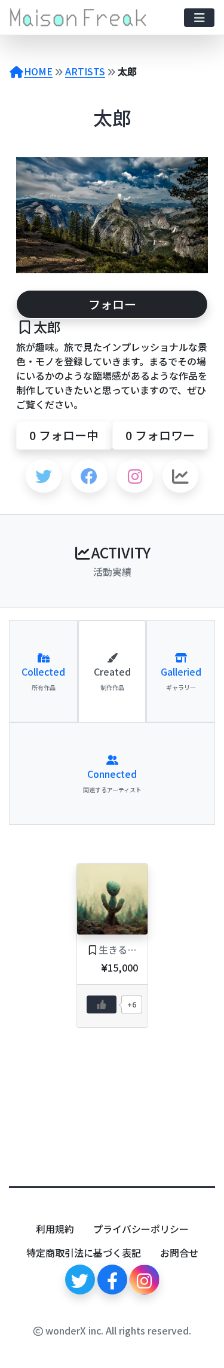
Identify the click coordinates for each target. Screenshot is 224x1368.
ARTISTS (85, 71)
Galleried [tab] (181, 678)
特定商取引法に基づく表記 (83, 1252)
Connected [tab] (112, 780)
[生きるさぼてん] (112, 899)
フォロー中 (64, 435)
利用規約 (55, 1229)
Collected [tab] (43, 678)
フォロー (112, 304)
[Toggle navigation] (199, 17)
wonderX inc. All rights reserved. (117, 1330)
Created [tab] (112, 678)
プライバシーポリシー (141, 1229)
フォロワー (160, 435)
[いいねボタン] (101, 1004)
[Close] (205, 1360)
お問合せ (179, 1252)
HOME (38, 71)
